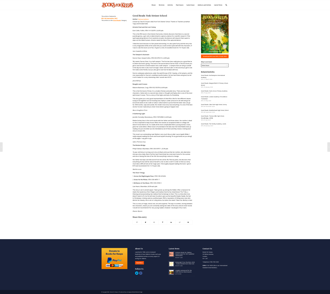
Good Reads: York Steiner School (150, 15)
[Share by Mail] (188, 222)
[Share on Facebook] (137, 222)
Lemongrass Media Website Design (134, 292)
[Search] (226, 5)
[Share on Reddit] (179, 222)
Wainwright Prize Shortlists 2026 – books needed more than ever (185, 262)
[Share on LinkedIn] (171, 222)
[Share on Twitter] (145, 222)
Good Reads (117, 20)
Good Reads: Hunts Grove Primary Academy (214, 91)
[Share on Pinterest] (162, 222)
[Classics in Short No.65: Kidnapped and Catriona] (1, 147)
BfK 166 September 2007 (109, 18)
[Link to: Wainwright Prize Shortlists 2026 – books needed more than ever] (171, 264)
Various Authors (143, 19)
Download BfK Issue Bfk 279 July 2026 (215, 56)
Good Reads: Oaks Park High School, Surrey (214, 104)
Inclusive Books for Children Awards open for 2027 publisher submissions (184, 254)
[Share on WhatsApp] (154, 222)
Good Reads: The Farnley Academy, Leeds (213, 124)
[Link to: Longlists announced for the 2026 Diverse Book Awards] (171, 272)
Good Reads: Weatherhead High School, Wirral (214, 110)
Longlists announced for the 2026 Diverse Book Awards (183, 271)
